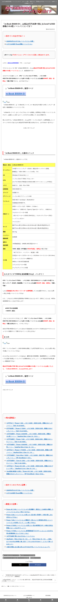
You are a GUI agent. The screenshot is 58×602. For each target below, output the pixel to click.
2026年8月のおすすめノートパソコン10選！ (20, 41)
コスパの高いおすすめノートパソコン (11, 555)
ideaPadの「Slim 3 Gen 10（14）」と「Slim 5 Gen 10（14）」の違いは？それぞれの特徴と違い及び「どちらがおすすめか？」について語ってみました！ (29, 541)
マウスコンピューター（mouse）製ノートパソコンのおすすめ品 (16, 557)
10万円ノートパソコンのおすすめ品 (28, 555)
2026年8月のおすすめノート (10, 595)
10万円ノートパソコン (36, 557)
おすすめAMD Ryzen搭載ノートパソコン (19, 44)
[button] (53, 357)
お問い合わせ (29, 597)
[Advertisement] (29, 138)
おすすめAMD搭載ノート (29, 595)
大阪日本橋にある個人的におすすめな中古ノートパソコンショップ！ (28, 547)
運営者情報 (47, 595)
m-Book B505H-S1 (16, 93)
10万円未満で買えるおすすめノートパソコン (20, 536)
